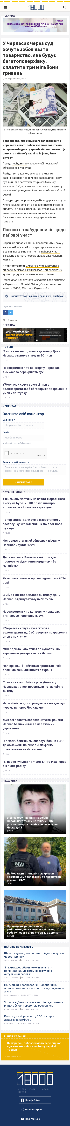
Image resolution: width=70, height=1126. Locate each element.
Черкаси (13, 320)
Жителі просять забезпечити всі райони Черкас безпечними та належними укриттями (33, 724)
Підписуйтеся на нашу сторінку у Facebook (36, 296)
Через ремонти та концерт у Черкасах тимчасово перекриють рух (31, 614)
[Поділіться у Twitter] (10, 312)
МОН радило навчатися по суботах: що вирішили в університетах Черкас (31, 651)
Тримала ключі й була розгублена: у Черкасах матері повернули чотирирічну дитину (33, 687)
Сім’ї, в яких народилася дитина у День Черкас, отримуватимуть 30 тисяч (31, 597)
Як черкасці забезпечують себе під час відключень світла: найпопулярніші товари (34, 1046)
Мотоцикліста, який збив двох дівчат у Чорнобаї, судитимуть (31, 543)
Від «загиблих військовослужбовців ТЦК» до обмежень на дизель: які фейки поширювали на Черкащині (33, 745)
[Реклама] (35, 25)
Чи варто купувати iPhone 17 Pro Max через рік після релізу (34, 764)
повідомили (19, 163)
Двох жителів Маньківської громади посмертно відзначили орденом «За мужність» (29, 562)
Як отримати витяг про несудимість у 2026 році (34, 580)
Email (6, 432)
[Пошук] (64, 7)
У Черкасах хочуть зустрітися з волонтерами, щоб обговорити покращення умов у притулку (35, 389)
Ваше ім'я (9, 420)
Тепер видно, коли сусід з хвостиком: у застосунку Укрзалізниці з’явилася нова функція (32, 524)
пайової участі (50, 251)
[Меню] (5, 7)
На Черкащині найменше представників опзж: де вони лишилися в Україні (32, 668)
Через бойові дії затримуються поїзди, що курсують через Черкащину (34, 705)
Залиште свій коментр (16, 462)
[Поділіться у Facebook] (5, 312)
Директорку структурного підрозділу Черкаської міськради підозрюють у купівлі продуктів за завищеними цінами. (32, 270)
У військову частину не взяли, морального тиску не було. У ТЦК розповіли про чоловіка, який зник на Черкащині (34, 503)
